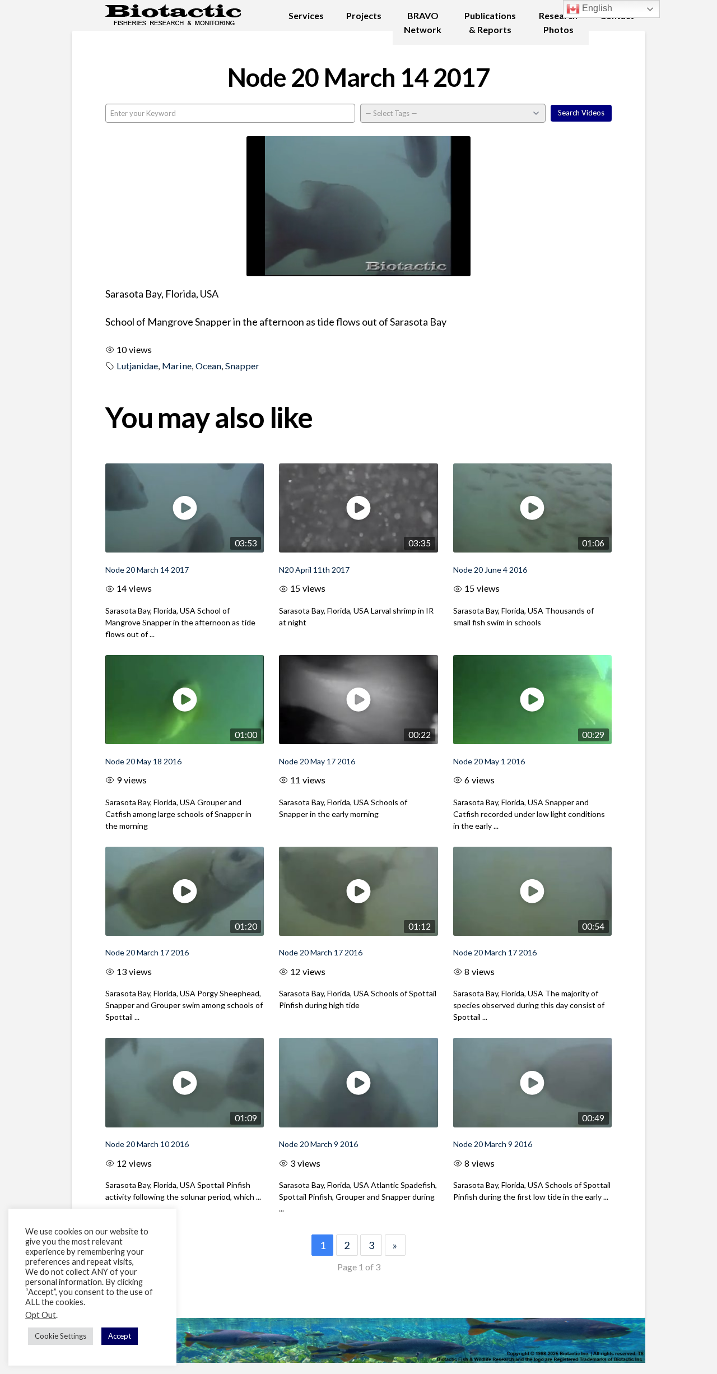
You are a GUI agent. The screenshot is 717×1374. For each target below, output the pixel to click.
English (596, 8)
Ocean (208, 365)
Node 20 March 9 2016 (318, 1144)
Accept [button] (119, 1335)
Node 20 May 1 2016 (489, 761)
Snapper (242, 365)
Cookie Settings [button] (60, 1335)
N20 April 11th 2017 (314, 569)
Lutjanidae (137, 365)
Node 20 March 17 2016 (147, 952)
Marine (177, 365)
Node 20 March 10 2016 (147, 1144)
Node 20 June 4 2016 (490, 569)
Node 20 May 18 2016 (143, 761)
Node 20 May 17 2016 (317, 761)
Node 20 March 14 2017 (147, 569)
